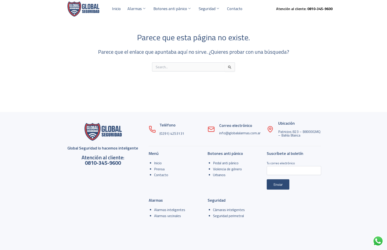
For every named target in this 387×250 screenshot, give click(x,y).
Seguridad (207, 9)
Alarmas (134, 9)
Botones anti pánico (170, 9)
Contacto (234, 9)
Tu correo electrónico (281, 163)
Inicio (116, 9)
